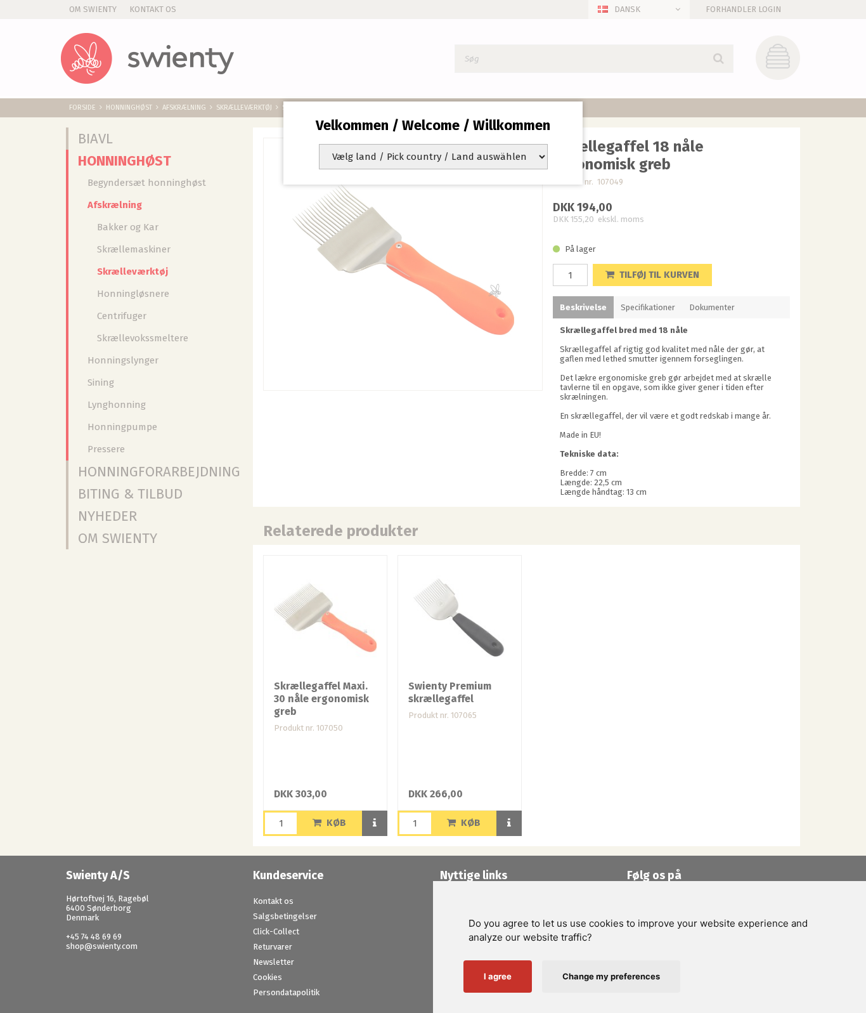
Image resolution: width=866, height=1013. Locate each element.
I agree (498, 976)
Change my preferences (611, 976)
